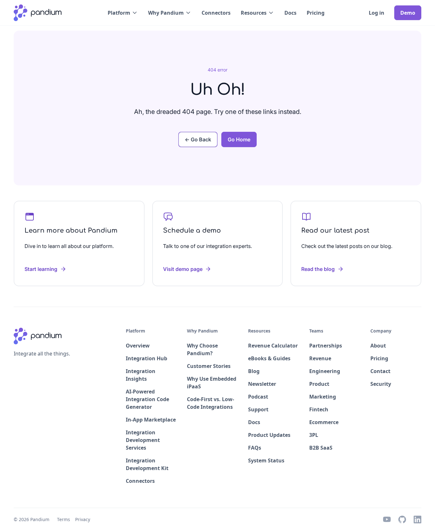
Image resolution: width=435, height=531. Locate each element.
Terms (63, 519)
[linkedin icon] (417, 519)
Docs (290, 12)
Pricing (315, 12)
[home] (37, 12)
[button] (123, 13)
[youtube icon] (387, 519)
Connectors (216, 12)
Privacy (82, 519)
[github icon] (402, 519)
